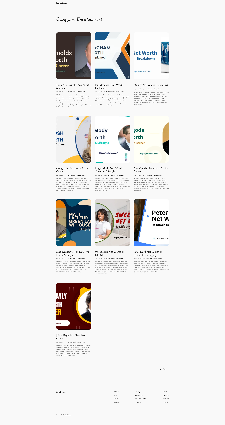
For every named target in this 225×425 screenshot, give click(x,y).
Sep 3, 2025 (59, 258)
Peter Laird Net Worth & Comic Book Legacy (148, 253)
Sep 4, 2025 (59, 91)
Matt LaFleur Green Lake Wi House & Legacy (72, 253)
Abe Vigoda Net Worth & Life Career (151, 170)
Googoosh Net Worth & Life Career (72, 170)
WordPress (68, 415)
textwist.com (61, 3)
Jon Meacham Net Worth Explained (109, 86)
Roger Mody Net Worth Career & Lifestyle (108, 170)
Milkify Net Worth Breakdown (151, 85)
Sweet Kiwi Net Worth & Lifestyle (109, 253)
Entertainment (81, 91)
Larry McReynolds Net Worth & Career (73, 86)
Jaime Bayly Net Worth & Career (70, 337)
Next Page (164, 369)
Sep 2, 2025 (59, 342)
